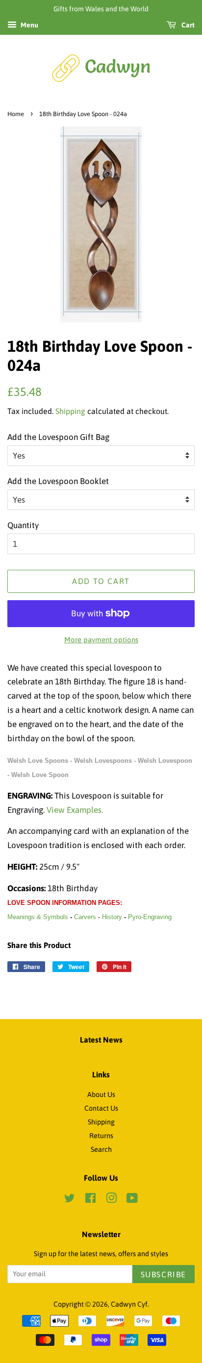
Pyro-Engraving (150, 917)
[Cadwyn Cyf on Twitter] (69, 1200)
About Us (101, 1094)
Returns (101, 1136)
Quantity (23, 525)
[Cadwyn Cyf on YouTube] (132, 1200)
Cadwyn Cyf (129, 1304)
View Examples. (75, 810)
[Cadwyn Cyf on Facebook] (90, 1200)
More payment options (101, 639)
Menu (28, 25)
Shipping (70, 411)
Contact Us (101, 1108)
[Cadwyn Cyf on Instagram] (111, 1200)
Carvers (85, 917)
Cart (187, 25)
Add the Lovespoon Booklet (58, 481)
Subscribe (163, 1274)
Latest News (101, 1039)
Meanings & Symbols (37, 917)
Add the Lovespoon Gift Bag (58, 437)
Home (15, 114)
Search (101, 1149)
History (112, 917)
